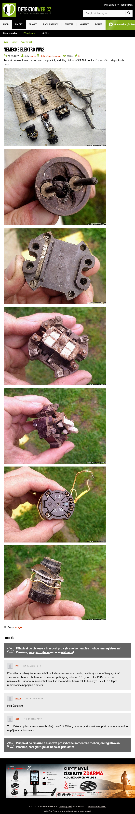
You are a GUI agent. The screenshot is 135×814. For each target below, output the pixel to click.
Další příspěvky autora (50, 56)
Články (33, 24)
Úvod (6, 24)
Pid (16, 666)
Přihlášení (110, 5)
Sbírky (45, 33)
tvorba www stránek (82, 811)
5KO (17, 719)
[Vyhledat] (129, 13)
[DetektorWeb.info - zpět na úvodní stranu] (28, 10)
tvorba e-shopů (66, 811)
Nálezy (18, 24)
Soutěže (69, 24)
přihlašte (67, 652)
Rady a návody (50, 24)
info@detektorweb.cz (97, 807)
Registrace (127, 5)
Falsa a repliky (10, 33)
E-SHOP (98, 24)
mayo (33, 56)
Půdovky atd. (30, 33)
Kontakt (84, 24)
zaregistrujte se (39, 652)
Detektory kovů (65, 807)
